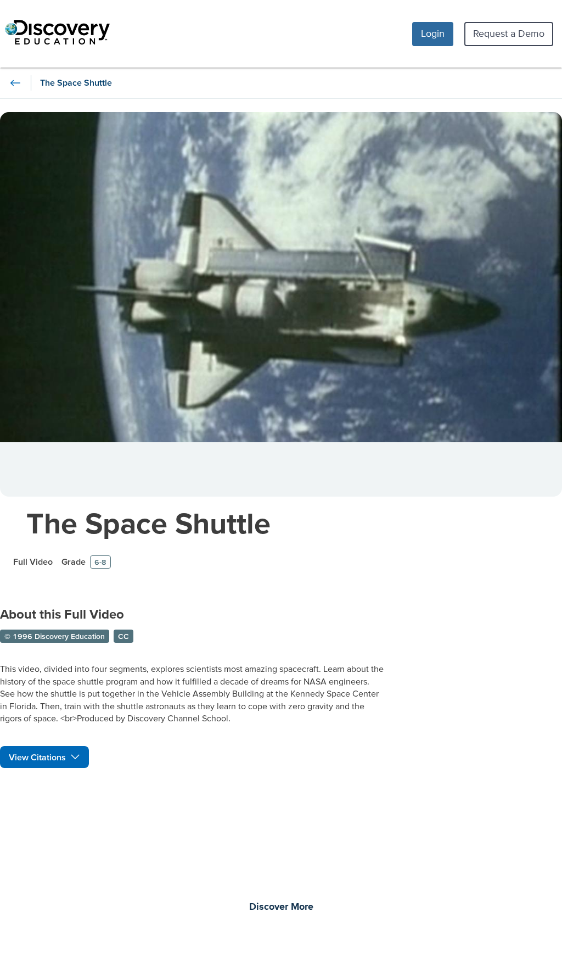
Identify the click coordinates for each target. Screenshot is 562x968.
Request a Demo (508, 33)
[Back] (15, 83)
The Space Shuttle (148, 522)
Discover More (281, 907)
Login (433, 33)
